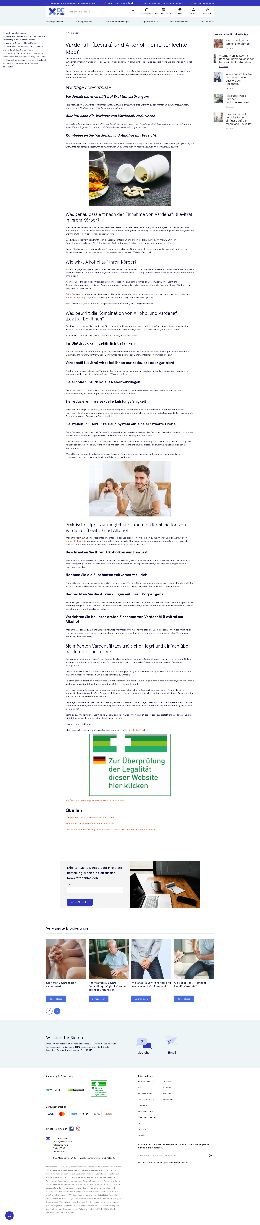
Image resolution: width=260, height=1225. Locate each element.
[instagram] (78, 1129)
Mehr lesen (230, 48)
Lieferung (142, 1105)
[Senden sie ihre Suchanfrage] (133, 11)
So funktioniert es (146, 1081)
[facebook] (71, 1129)
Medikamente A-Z (146, 1099)
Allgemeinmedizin (149, 21)
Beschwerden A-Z (146, 1093)
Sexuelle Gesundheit (179, 21)
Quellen (9, 66)
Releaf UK (167, 1093)
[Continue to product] (66, 959)
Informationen (146, 1076)
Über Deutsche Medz (147, 1117)
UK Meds (167, 1081)
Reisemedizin (207, 21)
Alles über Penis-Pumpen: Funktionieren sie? (190, 984)
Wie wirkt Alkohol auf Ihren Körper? (22, 43)
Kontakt (141, 1135)
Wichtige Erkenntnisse (16, 32)
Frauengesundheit (84, 21)
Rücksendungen (145, 1111)
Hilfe (77, 1046)
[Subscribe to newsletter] (210, 1155)
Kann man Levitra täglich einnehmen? (61, 984)
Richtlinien (142, 1129)
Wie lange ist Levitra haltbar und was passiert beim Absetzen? (151, 984)
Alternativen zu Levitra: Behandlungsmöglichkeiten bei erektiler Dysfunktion (107, 986)
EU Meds (167, 1087)
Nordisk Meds (169, 1099)
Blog (140, 1123)
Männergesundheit (54, 21)
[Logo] (56, 11)
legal (130, 3)
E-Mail (69, 884)
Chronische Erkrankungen (117, 21)
